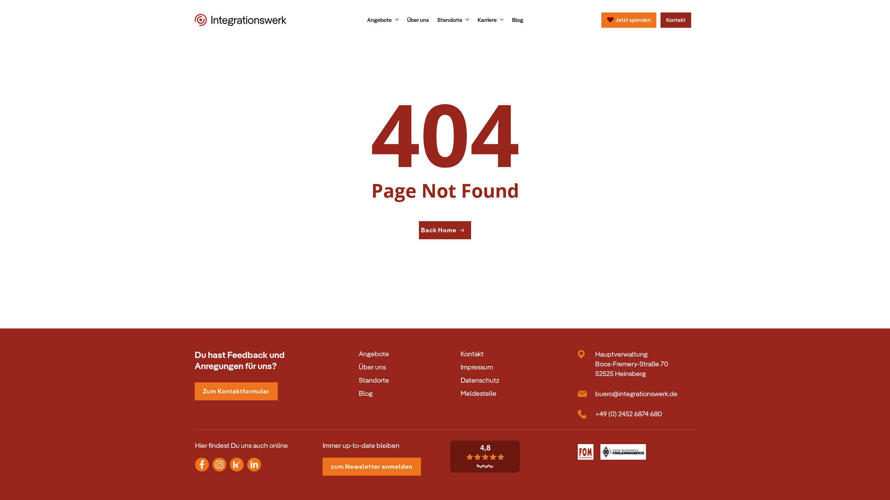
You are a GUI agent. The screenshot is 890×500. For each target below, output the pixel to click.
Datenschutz (480, 380)
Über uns (372, 367)
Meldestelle (478, 393)
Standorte (374, 380)
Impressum (477, 367)
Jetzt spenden (633, 20)
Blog (366, 393)
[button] (236, 391)
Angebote (374, 353)
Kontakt (676, 20)
